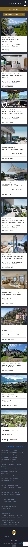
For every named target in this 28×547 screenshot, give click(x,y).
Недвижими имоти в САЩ (8, 480)
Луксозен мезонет (5, 513)
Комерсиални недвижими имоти (9, 471)
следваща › (11, 446)
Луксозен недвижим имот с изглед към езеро (13, 497)
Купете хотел (4, 473)
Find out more (21, 543)
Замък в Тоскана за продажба (9, 469)
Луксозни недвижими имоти (8, 483)
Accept (14, 545)
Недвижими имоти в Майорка (8, 459)
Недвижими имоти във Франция (9, 455)
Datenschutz (12, 537)
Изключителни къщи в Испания (9, 450)
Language (25, 2)
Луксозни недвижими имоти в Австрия (11, 517)
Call (14, 532)
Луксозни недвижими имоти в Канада (11, 487)
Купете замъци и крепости (8, 503)
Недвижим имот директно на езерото (11, 492)
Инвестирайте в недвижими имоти (10, 478)
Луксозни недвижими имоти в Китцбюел (11, 515)
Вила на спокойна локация (8, 499)
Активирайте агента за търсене (14, 14)
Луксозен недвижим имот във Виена (10, 522)
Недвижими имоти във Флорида (9, 476)
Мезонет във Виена (6, 466)
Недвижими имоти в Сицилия (9, 462)
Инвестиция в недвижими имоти (9, 485)
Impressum (20, 537)
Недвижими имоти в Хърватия (9, 457)
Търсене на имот (14, 9)
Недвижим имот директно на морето (10, 490)
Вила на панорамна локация (8, 501)
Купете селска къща (6, 510)
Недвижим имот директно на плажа (10, 494)
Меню (25, 5)
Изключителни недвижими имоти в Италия (12, 452)
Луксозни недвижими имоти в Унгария (11, 464)
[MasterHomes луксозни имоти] (14, 2)
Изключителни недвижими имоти (9, 506)
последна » (20, 446)
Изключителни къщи (6, 508)
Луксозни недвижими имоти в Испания (11, 520)
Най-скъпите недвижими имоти (9, 524)
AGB (5, 537)
